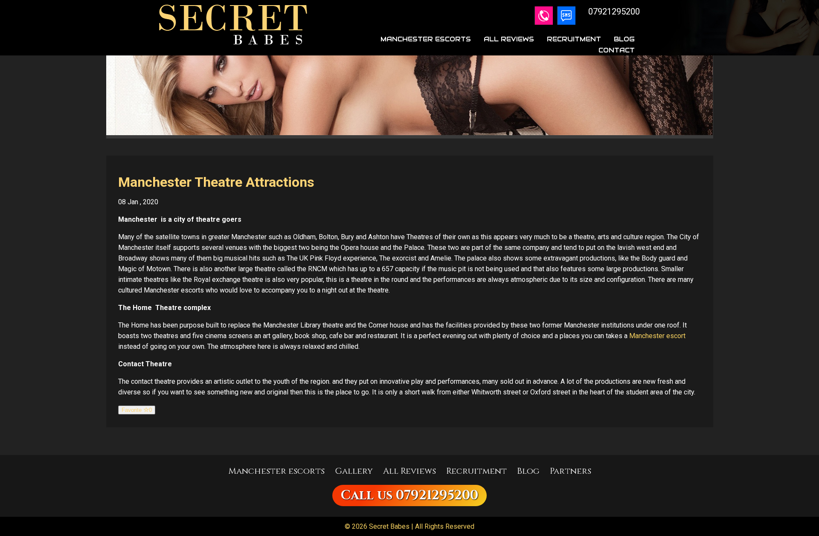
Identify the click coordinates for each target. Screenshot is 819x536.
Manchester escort (657, 336)
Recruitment (574, 39)
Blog (624, 39)
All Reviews (509, 39)
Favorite (137, 410)
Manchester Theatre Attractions (216, 182)
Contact (616, 50)
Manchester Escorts (425, 39)
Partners (570, 471)
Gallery (354, 471)
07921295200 (437, 495)
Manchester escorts (276, 471)
